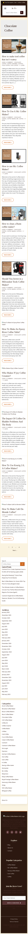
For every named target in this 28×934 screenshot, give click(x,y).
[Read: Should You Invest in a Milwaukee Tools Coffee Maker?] (14, 268)
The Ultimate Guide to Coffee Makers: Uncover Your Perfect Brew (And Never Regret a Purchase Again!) (13, 589)
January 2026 (5, 612)
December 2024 (6, 643)
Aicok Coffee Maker (7, 706)
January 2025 (5, 640)
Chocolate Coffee (20, 172)
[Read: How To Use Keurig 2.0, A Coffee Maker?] (14, 460)
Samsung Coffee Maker (9, 782)
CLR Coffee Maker (7, 720)
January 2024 (5, 674)
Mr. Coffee (19, 118)
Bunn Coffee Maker (7, 714)
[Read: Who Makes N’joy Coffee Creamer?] (12, 368)
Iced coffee (14, 65)
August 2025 (5, 624)
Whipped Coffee (6, 791)
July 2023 (4, 686)
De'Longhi (5, 748)
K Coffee (4, 762)
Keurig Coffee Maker (14, 871)
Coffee (9, 876)
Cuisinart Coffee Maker (8, 745)
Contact (10, 851)
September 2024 (7, 652)
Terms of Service (14, 921)
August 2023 (5, 683)
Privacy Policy (14, 919)
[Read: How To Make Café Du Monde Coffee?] (13, 504)
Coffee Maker (11, 118)
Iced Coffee (11, 874)
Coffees (20, 63)
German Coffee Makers (9, 754)
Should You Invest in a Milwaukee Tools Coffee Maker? (13, 281)
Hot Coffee (5, 757)
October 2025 (6, 618)
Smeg (3, 785)
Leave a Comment (7, 62)
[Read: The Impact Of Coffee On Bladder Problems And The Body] (14, 413)
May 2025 (5, 632)
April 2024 (5, 666)
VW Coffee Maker (7, 788)
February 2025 (6, 638)
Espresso (4, 751)
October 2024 (6, 649)
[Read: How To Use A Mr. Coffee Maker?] (14, 101)
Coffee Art (5, 723)
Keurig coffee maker (8, 765)
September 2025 (7, 621)
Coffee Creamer (12, 63)
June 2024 (5, 660)
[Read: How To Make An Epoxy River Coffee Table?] (14, 323)
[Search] (22, 564)
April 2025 (5, 635)
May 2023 (5, 691)
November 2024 (6, 646)
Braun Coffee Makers (8, 711)
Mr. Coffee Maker (13, 868)
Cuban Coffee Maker (8, 740)
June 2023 (5, 689)
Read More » (8, 87)
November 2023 (6, 680)
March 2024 (5, 669)
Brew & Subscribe (13, 903)
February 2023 (6, 694)
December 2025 (6, 615)
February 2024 (6, 672)
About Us (4, 800)
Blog (9, 845)
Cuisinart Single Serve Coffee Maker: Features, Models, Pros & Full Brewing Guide (13, 598)
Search (4, 561)
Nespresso (5, 774)
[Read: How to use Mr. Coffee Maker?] (14, 156)
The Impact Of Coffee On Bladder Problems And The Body (13, 421)
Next (15, 550)
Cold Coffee (6, 65)
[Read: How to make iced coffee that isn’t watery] (14, 46)
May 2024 (5, 663)
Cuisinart (4, 743)
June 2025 (5, 629)
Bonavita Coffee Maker (8, 709)
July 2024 (4, 657)
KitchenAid (5, 768)
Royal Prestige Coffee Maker (10, 779)
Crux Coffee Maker (7, 737)
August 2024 (5, 655)
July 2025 (4, 626)
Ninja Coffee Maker (7, 777)
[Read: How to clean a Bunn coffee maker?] (14, 213)
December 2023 (6, 677)
